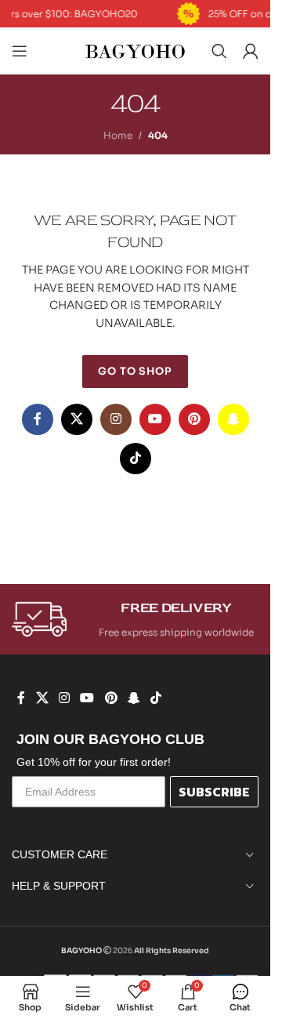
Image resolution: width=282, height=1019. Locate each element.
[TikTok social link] (135, 458)
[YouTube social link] (155, 419)
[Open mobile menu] (19, 51)
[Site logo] (135, 50)
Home (117, 135)
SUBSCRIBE (214, 791)
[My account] (250, 51)
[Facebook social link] (37, 419)
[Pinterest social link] (194, 419)
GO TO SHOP (135, 371)
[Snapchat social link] (233, 419)
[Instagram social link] (116, 419)
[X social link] (76, 419)
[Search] (219, 51)
